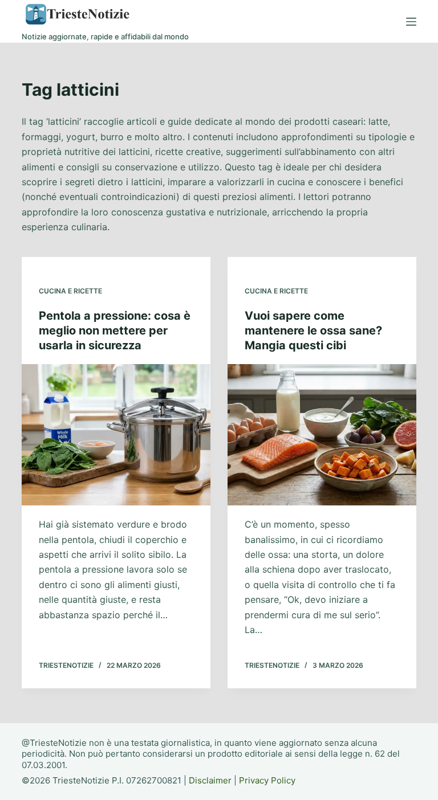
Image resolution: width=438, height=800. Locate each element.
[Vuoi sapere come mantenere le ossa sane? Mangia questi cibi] (322, 434)
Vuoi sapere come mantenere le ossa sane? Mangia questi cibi (313, 330)
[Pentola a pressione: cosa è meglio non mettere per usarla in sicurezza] (116, 434)
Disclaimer (210, 780)
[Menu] (411, 22)
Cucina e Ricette (70, 291)
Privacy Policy (267, 780)
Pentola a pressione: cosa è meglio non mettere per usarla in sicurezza (114, 330)
